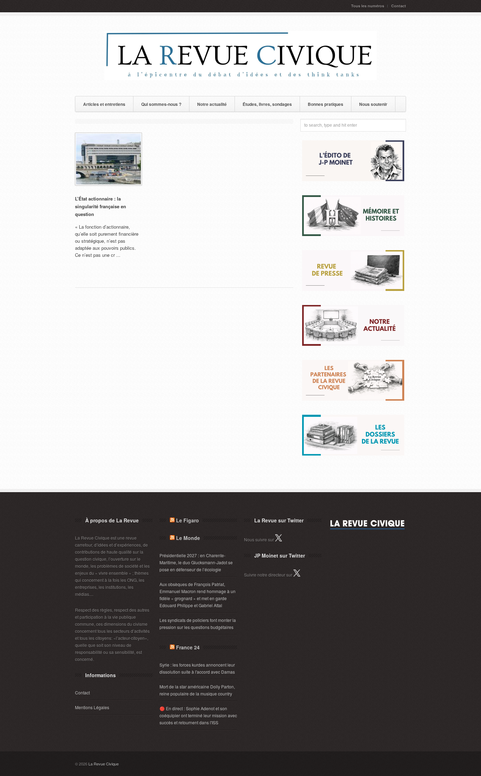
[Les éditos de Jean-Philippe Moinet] (353, 179)
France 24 (188, 647)
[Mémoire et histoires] (353, 234)
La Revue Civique (103, 764)
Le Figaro (187, 520)
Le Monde (188, 537)
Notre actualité (212, 104)
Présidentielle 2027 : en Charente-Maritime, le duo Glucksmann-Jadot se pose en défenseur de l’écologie (196, 562)
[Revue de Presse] (353, 289)
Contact (398, 6)
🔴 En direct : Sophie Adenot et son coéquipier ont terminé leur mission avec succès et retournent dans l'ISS (198, 715)
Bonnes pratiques (325, 104)
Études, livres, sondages (267, 104)
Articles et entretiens (104, 104)
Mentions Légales (92, 707)
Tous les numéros (367, 6)
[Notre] (353, 344)
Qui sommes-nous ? (161, 104)
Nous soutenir (373, 104)
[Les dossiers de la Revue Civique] (353, 454)
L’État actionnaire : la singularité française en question (100, 206)
